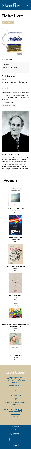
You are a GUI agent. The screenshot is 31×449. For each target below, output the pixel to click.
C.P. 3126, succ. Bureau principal (15, 379)
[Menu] (27, 5)
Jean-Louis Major (18, 82)
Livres (15, 390)
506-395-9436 (19, 385)
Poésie (8, 64)
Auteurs (15, 392)
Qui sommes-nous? (15, 395)
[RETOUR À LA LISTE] (8, 23)
